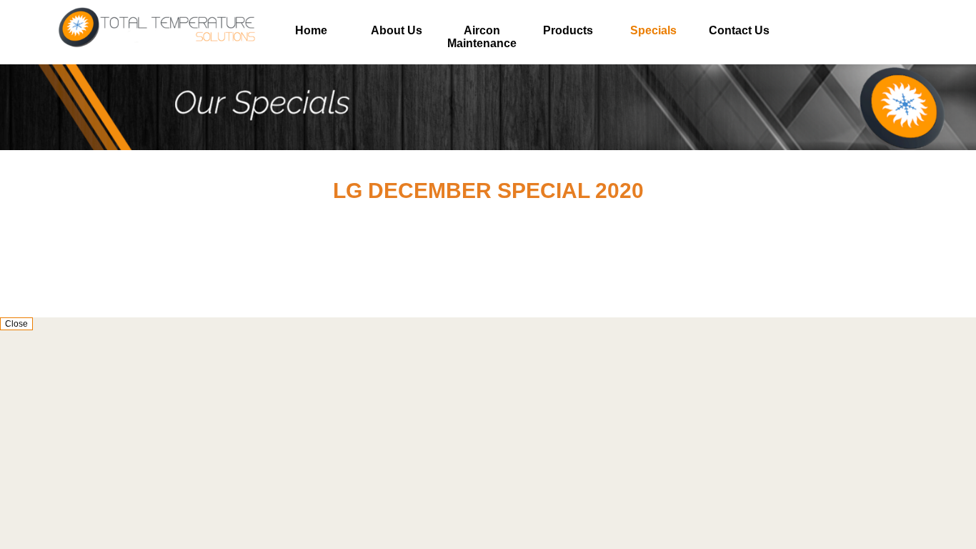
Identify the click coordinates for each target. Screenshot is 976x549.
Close (16, 324)
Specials (653, 30)
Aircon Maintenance (482, 36)
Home (311, 30)
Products (568, 30)
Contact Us (739, 30)
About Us (396, 30)
